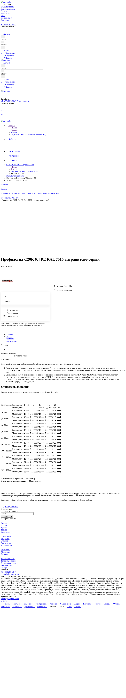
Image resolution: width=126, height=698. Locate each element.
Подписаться (7, 516)
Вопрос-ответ (6, 565)
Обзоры (4, 567)
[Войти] (2, 109)
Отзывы (9, 334)
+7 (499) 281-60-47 (8, 24)
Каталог (4, 523)
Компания (5, 532)
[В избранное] (2, 268)
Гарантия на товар (8, 563)
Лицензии (5, 539)
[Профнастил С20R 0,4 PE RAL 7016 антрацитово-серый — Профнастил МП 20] (64, 225)
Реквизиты (5, 550)
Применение (11, 341)
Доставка (10, 339)
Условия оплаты (8, 559)
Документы (6, 543)
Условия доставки (8, 561)
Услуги (4, 530)
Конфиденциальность (10, 599)
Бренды (4, 527)
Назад (14, 128)
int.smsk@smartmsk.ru (15, 176)
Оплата (9, 336)
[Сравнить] (2, 270)
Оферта (4, 601)
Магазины (5, 552)
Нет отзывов (7, 266)
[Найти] (3, 47)
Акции (4, 525)
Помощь (4, 554)
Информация (6, 545)
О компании (6, 536)
